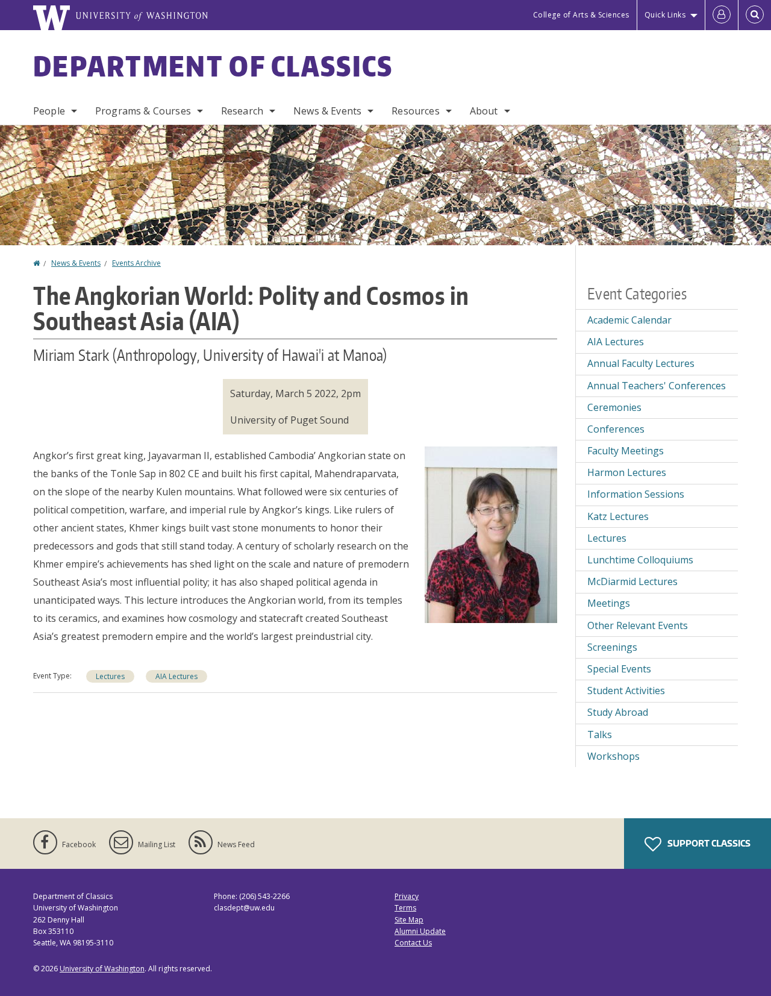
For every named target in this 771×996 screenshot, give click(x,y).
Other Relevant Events (637, 625)
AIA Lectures (176, 676)
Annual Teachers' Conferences (656, 385)
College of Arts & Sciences (581, 15)
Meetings (608, 603)
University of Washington (102, 968)
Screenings (612, 647)
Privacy (407, 896)
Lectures (110, 676)
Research (242, 110)
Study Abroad (617, 712)
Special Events (619, 668)
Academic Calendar (629, 320)
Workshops (613, 756)
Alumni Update (420, 931)
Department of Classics (213, 66)
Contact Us (413, 943)
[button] (491, 533)
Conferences (616, 429)
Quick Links (665, 15)
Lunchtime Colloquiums (640, 559)
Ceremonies (614, 407)
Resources (415, 110)
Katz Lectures (618, 516)
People (49, 110)
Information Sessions (635, 494)
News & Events (327, 110)
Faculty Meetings (625, 450)
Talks (599, 734)
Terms (405, 908)
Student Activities (626, 690)
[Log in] (721, 15)
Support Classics (708, 843)
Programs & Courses (143, 110)
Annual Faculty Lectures (641, 363)
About (484, 110)
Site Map (409, 920)
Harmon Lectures (626, 472)
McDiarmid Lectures (632, 581)
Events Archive (136, 263)
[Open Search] (754, 15)
